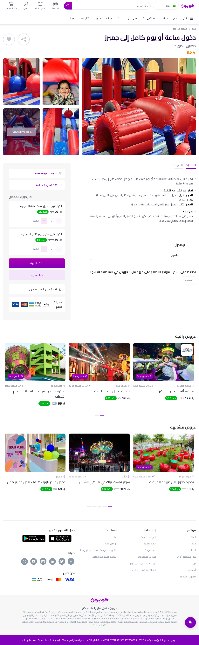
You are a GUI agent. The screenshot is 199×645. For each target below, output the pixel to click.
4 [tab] (94, 506)
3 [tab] (99, 506)
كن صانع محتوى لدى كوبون (142, 563)
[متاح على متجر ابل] (60, 538)
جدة (194, 28)
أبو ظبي (192, 570)
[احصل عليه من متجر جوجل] (33, 538)
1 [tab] (102, 415)
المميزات (191, 165)
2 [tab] (97, 415)
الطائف (188, 280)
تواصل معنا (111, 543)
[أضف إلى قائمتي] (9, 39)
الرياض (192, 537)
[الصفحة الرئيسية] (187, 6)
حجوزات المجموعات (146, 557)
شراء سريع (37, 275)
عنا (115, 537)
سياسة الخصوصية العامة (104, 557)
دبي (194, 563)
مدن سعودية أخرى (186, 557)
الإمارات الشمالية (188, 576)
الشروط (179, 165)
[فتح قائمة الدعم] (190, 622)
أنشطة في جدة (180, 28)
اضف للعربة (36, 263)
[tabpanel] (164, 377)
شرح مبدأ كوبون (148, 537)
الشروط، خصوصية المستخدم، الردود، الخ (98, 550)
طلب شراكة (150, 550)
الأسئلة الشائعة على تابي (144, 570)
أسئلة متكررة (150, 543)
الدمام (193, 550)
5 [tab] (89, 506)
